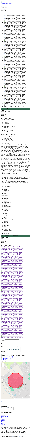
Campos (3, 421)
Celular (2, 345)
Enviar (2, 353)
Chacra (3, 424)
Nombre (3, 340)
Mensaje (3, 351)
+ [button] (2, 364)
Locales (3, 420)
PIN (2, 343)
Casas (2, 417)
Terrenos (3, 415)
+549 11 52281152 (6, 359)
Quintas (3, 419)
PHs (2, 423)
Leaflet (17, 398)
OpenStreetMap (22, 398)
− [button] (2, 366)
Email (2, 346)
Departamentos (4, 416)
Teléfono (3, 341)
